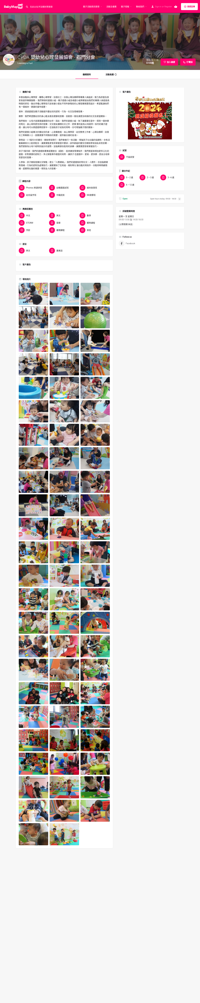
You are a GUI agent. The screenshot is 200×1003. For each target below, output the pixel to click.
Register (168, 6)
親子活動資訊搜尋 (91, 6)
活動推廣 (110, 74)
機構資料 (87, 74)
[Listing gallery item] (33, 294)
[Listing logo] (9, 60)
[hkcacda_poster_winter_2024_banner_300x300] (150, 117)
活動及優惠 (111, 6)
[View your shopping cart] (175, 6)
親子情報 (125, 6)
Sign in (158, 6)
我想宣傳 (191, 6)
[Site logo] (12, 6)
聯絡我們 (140, 6)
